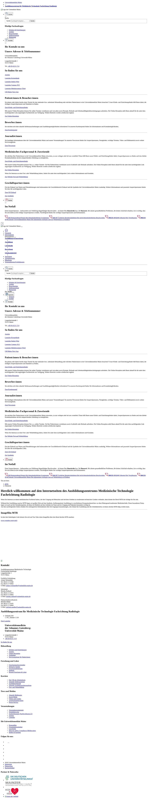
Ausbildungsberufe (15, 683)
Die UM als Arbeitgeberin (17, 680)
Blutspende (12, 37)
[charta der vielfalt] (11, 796)
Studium (11, 670)
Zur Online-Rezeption (12, 116)
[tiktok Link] (6, 759)
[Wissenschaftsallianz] (19, 787)
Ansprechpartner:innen (16, 700)
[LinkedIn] (6, 745)
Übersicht (8, 233)
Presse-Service (13, 702)
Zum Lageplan (5, 621)
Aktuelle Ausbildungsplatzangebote (20, 685)
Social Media (13, 697)
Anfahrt (11, 32)
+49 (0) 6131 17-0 (13, 66)
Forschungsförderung (15, 668)
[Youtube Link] (7, 749)
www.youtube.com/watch (9, 520)
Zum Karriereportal (11, 130)
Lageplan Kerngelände (12, 78)
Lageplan (12, 717)
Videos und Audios (15, 699)
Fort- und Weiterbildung (16, 687)
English (11, 298)
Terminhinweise (14, 712)
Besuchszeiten (13, 34)
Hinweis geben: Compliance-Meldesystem (22, 731)
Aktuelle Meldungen (15, 695)
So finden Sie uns (6, 642)
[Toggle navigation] (22, 226)
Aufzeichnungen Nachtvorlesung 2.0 (20, 714)
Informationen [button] (9, 235)
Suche (7, 18)
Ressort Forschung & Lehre (17, 672)
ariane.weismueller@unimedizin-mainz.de (19, 585)
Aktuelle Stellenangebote (17, 682)
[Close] (5, 202)
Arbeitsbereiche (10, 258)
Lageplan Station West (12, 82)
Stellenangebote (14, 35)
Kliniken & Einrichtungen (17, 30)
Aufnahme (12, 655)
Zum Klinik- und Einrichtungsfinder (16, 107)
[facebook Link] (6, 756)
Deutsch (11, 297)
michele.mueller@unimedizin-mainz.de (18, 607)
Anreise (7, 75)
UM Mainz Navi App (12, 92)
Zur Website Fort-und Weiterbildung (16, 177)
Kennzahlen (13, 725)
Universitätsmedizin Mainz (13, 2)
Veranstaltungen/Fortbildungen (14, 262)
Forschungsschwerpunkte (17, 665)
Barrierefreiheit (9, 768)
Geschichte (12, 729)
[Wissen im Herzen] (12, 794)
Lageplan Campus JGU (12, 85)
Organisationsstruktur (15, 727)
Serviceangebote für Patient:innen (19, 657)
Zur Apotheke (9, 196)
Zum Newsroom (10, 145)
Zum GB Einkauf (10, 192)
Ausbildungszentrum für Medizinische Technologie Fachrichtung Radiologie (31, 6)
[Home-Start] (6, 231)
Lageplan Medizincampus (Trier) (15, 88)
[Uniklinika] (19, 780)
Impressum (8, 764)
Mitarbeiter (8, 260)
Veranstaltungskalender (16, 710)
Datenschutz (9, 766)
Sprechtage (8, 256)
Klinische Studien (14, 667)
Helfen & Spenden (15, 732)
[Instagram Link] (6, 752)
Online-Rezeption (14, 653)
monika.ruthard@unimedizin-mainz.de (18, 596)
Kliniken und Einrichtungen (18, 650)
